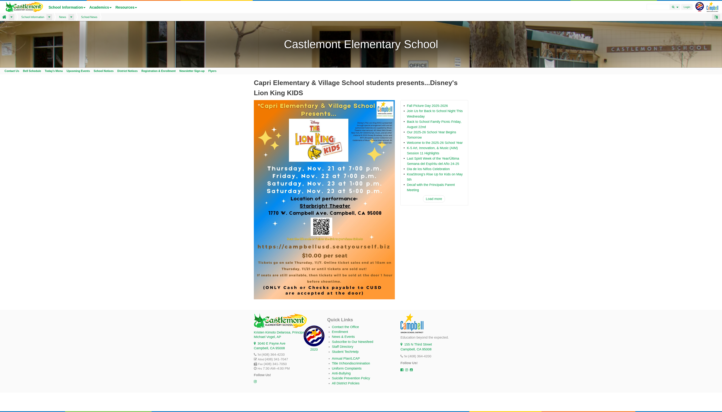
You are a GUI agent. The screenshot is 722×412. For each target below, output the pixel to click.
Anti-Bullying (341, 373)
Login (687, 6)
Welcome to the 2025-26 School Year (435, 143)
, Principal (279, 332)
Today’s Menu (54, 70)
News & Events (343, 337)
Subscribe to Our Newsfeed (352, 342)
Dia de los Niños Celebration (428, 169)
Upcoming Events (78, 70)
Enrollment (340, 332)
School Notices (104, 70)
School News (89, 17)
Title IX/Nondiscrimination (351, 363)
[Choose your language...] (716, 17)
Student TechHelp (345, 352)
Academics (99, 7)
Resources (124, 7)
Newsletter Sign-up (192, 70)
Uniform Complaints (347, 368)
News (62, 17)
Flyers (212, 70)
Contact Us (12, 70)
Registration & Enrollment (158, 70)
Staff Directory (342, 347)
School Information (66, 7)
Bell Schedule (32, 70)
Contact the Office (345, 327)
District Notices (127, 70)
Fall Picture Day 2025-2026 (427, 106)
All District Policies (345, 383)
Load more (434, 199)
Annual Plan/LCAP (346, 358)
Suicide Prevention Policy (351, 378)
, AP (267, 337)
